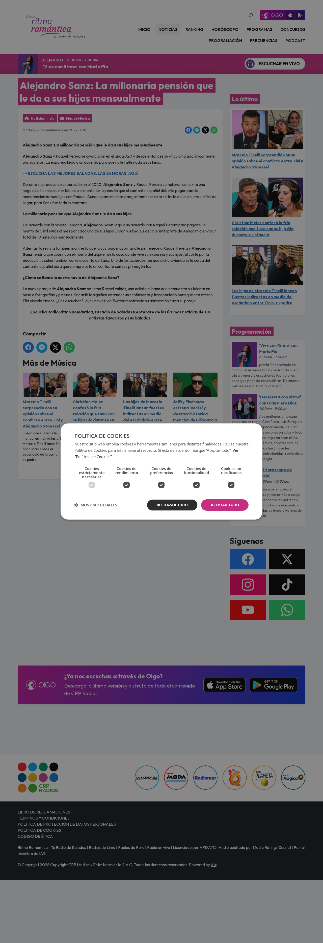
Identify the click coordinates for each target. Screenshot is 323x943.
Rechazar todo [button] (172, 504)
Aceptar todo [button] (225, 504)
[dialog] (161, 471)
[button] (95, 505)
